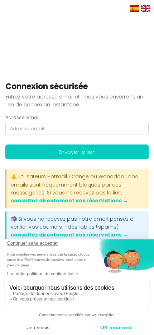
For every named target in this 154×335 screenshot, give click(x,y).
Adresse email (22, 117)
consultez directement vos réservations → (69, 200)
